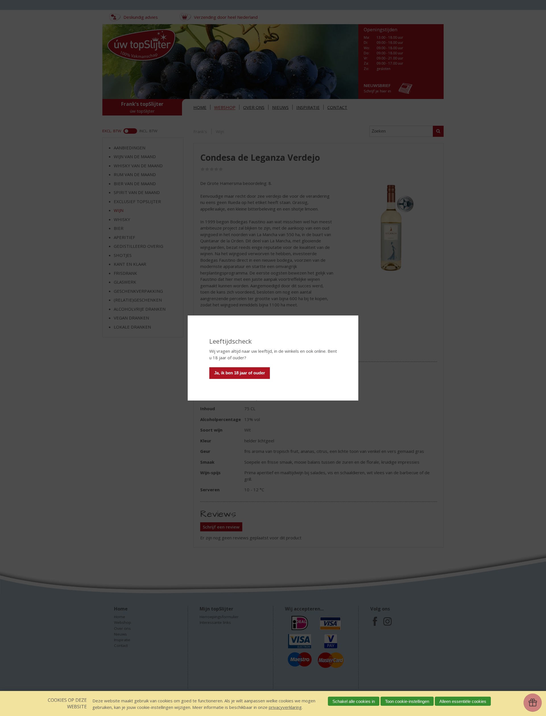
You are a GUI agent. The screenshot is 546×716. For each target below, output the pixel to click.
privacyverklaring (285, 707)
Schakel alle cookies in (353, 701)
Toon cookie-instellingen (407, 701)
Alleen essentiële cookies (462, 701)
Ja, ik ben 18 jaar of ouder (239, 372)
